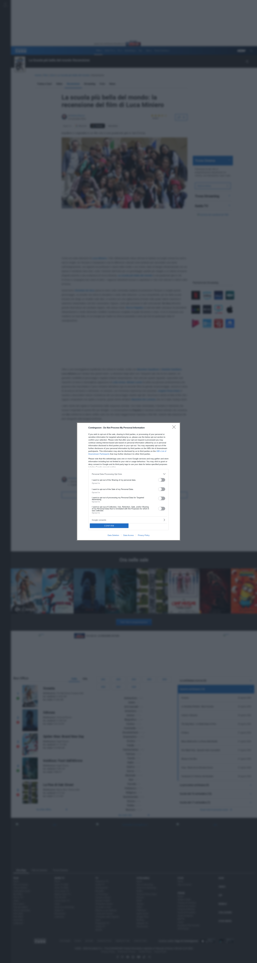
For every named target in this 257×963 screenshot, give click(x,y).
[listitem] (128, 474)
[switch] (161, 480)
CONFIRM (109, 526)
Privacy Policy (144, 535)
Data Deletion (113, 535)
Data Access (128, 535)
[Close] (174, 427)
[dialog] (128, 481)
